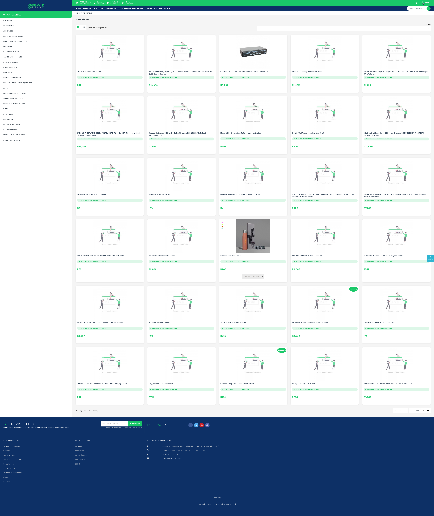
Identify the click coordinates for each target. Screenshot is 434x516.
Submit (217, 270)
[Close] (239, 239)
